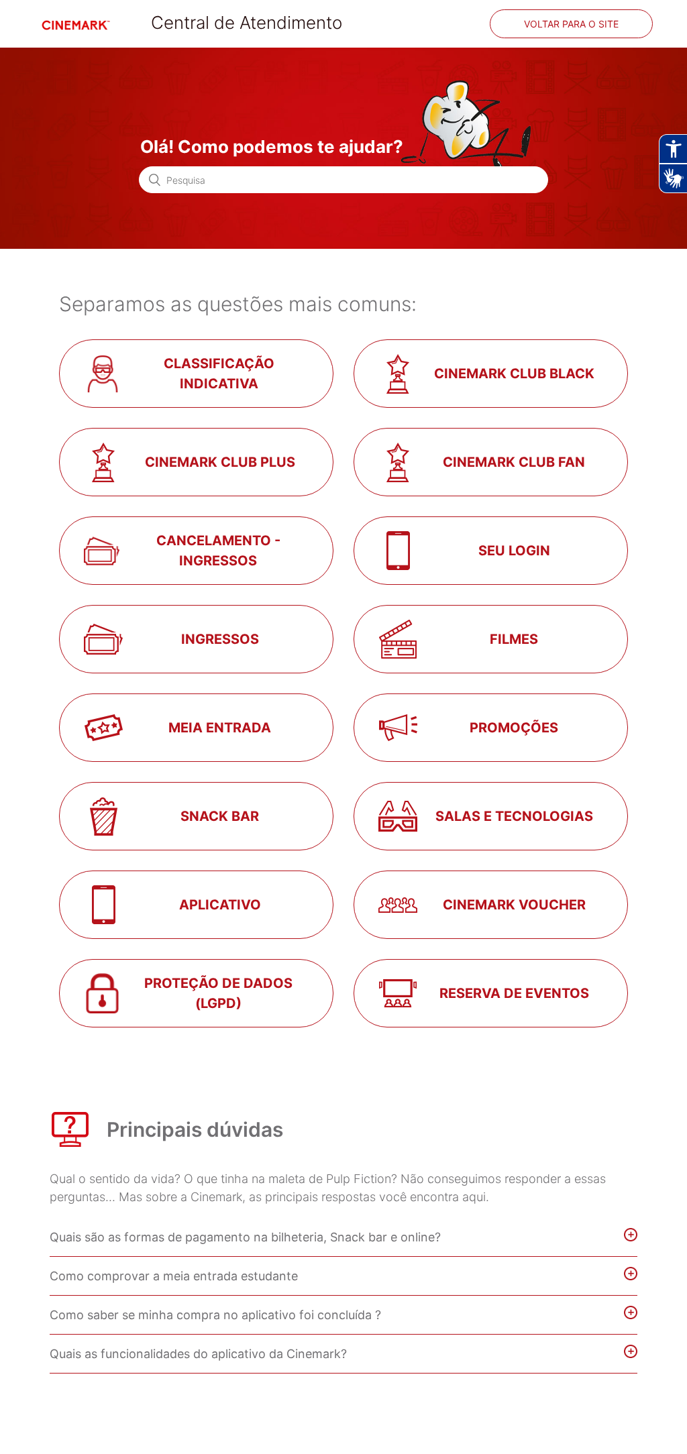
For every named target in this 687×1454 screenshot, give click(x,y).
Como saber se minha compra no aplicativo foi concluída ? (217, 1315)
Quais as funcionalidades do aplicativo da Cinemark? (198, 1354)
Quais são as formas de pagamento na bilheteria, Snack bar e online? (245, 1237)
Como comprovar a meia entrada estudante (174, 1276)
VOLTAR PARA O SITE (571, 24)
